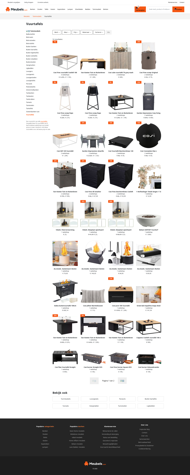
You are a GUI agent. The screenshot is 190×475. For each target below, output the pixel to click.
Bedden (87, 9)
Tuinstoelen (30, 105)
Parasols (29, 84)
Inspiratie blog (145, 429)
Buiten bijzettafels (32, 53)
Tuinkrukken (30, 99)
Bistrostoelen (30, 40)
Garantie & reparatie (110, 441)
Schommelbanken (32, 90)
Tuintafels (29, 108)
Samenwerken (144, 439)
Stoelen (39, 9)
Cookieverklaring (144, 449)
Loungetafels (30, 81)
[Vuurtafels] (122, 380)
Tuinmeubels (97, 9)
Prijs (75, 32)
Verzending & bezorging (110, 434)
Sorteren (98, 32)
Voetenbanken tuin (32, 112)
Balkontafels (30, 34)
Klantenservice (172, 2)
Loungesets (30, 74)
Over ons (144, 436)
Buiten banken (31, 47)
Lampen (70, 9)
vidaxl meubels (77, 437)
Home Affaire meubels (77, 441)
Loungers (29, 71)
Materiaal (86, 32)
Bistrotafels (30, 43)
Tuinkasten (30, 96)
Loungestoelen (31, 77)
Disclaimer (150, 446)
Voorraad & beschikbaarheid (110, 447)
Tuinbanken (30, 93)
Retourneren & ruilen (110, 431)
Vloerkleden (79, 9)
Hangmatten (30, 65)
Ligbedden (29, 68)
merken (81, 426)
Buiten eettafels (31, 56)
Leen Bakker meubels (77, 447)
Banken (32, 9)
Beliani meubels (77, 444)
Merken (105, 9)
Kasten (53, 9)
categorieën (49, 426)
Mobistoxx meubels (77, 434)
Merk (56, 32)
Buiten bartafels (31, 50)
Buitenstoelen (31, 62)
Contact (182, 2)
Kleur (66, 32)
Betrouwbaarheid (144, 442)
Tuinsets (29, 102)
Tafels (46, 9)
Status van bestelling (110, 437)
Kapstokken (61, 9)
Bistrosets (29, 37)
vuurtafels (44, 121)
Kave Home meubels (77, 431)
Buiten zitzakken (31, 59)
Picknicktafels (30, 87)
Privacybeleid (139, 446)
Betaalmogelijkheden (110, 444)
